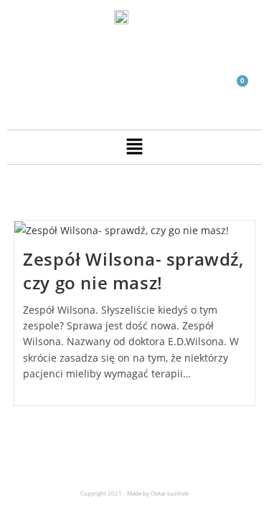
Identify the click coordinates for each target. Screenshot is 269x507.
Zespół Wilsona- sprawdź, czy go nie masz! (133, 271)
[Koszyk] (236, 89)
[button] (134, 147)
